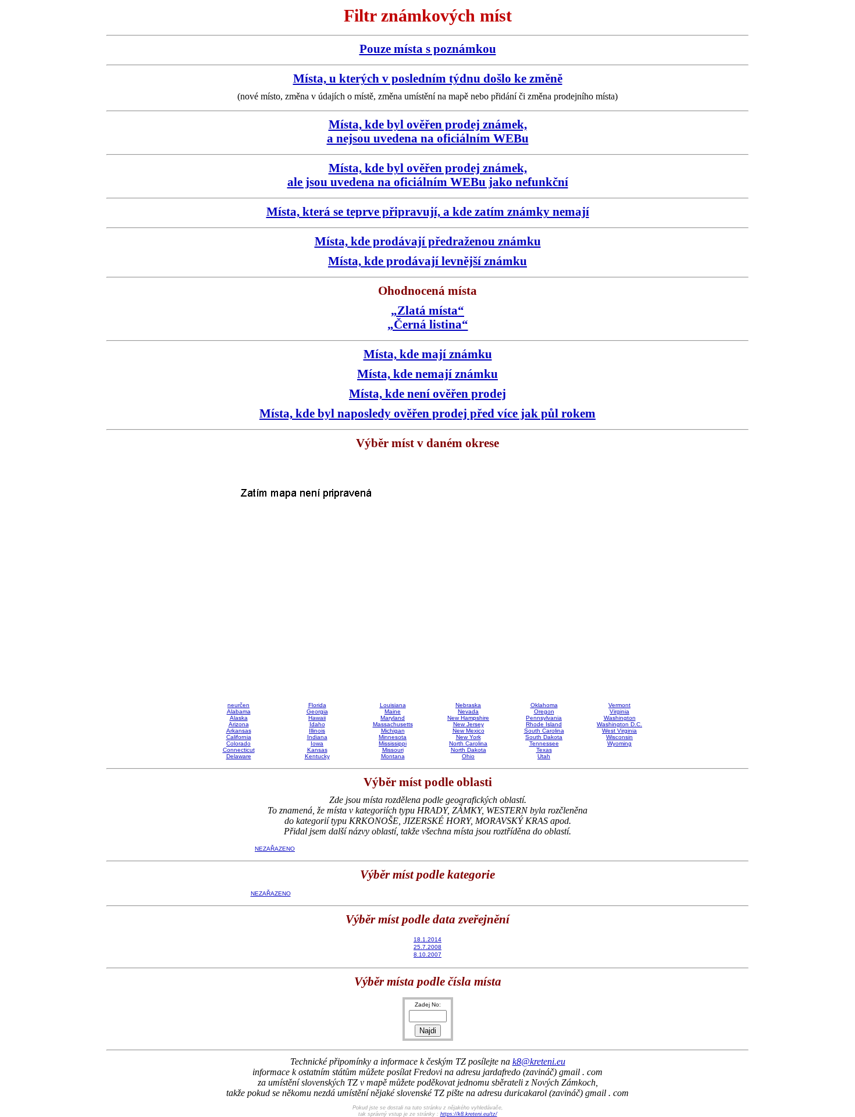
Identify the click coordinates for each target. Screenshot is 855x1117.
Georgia (317, 711)
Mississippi (393, 743)
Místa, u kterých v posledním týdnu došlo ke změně (427, 78)
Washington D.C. (619, 724)
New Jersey (468, 724)
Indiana (317, 737)
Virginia (619, 711)
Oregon (544, 711)
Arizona (239, 724)
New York (468, 737)
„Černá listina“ (427, 324)
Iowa (317, 743)
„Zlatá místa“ (427, 310)
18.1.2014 (427, 939)
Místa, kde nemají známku (427, 373)
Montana (393, 756)
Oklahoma (544, 705)
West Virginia (619, 730)
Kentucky (317, 756)
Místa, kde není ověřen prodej (427, 393)
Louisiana (393, 705)
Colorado (238, 743)
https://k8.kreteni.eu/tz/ (468, 1114)
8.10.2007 (427, 954)
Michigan (393, 730)
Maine (392, 711)
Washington (620, 718)
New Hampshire (468, 718)
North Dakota (468, 750)
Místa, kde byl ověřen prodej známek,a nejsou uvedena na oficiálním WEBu (428, 131)
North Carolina (468, 743)
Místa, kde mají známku (428, 354)
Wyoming (619, 743)
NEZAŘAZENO (275, 848)
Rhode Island (544, 724)
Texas (544, 750)
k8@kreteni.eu (538, 1061)
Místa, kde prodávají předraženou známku (428, 241)
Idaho (317, 724)
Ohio (468, 756)
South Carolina (544, 730)
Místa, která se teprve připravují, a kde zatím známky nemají (427, 211)
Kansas (317, 750)
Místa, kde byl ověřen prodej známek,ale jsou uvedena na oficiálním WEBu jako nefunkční (427, 174)
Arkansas (238, 730)
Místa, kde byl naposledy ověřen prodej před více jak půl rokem (427, 413)
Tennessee (544, 743)
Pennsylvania (544, 718)
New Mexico (468, 730)
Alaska (239, 718)
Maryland (392, 718)
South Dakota (543, 737)
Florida (317, 705)
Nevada (468, 711)
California (238, 737)
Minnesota (393, 737)
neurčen (238, 705)
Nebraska (468, 705)
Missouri (393, 750)
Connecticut (239, 750)
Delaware (238, 756)
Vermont (619, 705)
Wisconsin (619, 737)
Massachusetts (393, 724)
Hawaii (317, 718)
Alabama (239, 711)
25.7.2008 (427, 947)
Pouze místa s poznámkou (427, 48)
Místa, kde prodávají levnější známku (427, 260)
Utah (543, 756)
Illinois (317, 730)
